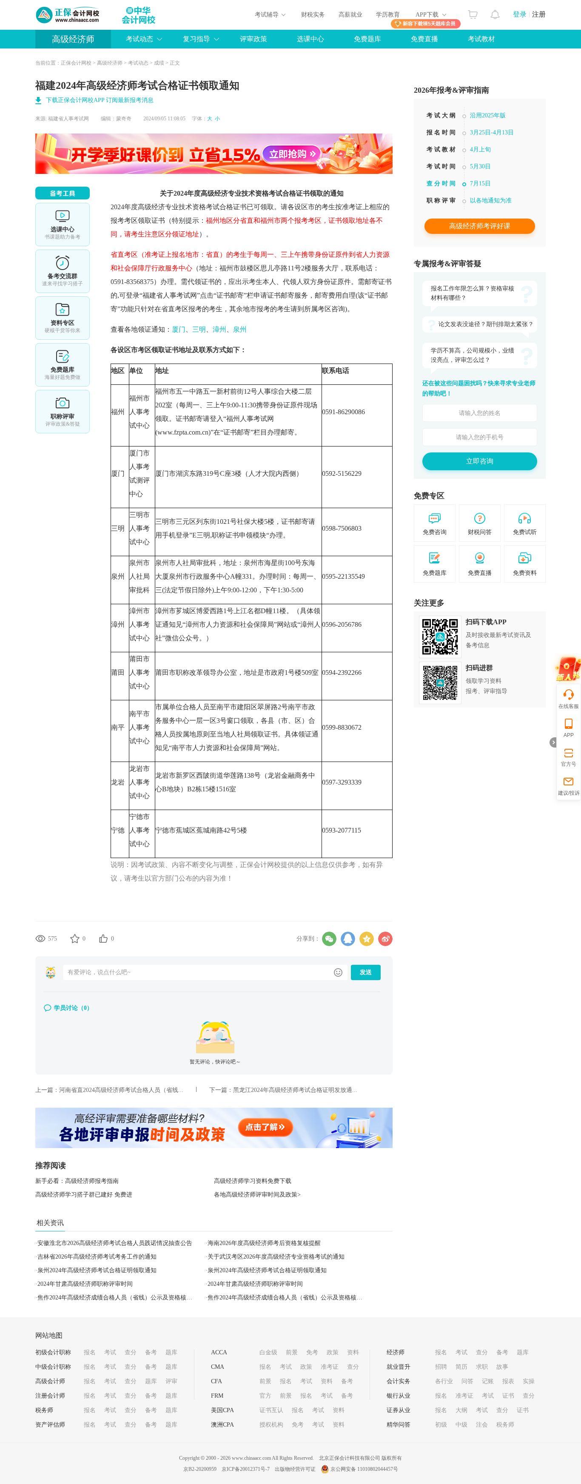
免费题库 (367, 39)
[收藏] (75, 938)
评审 (171, 1381)
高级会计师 (50, 1381)
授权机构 (271, 1424)
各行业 (444, 1381)
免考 (312, 1352)
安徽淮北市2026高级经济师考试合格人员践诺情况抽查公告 (114, 1243)
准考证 (330, 1367)
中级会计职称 (53, 1367)
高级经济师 (73, 39)
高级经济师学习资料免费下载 (252, 1181)
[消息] (495, 12)
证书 (508, 1396)
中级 (461, 1424)
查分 (131, 1352)
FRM (217, 1396)
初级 (441, 1424)
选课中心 (310, 39)
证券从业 (398, 1410)
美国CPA (222, 1410)
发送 (366, 972)
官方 (265, 1396)
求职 (482, 1367)
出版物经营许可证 (295, 1469)
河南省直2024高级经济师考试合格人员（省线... (121, 1090)
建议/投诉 (569, 793)
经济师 (395, 1352)
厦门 (178, 329)
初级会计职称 (53, 1352)
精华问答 (398, 1424)
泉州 (240, 329)
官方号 (568, 764)
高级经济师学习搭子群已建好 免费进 (83, 1194)
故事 (502, 1367)
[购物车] (473, 12)
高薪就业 (350, 14)
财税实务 (313, 14)
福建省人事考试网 (68, 119)
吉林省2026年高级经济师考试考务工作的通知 (97, 1257)
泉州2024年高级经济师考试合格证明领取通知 (97, 1270)
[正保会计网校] (68, 15)
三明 (199, 329)
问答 (467, 1381)
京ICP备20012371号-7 (246, 1469)
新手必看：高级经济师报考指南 (77, 1181)
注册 (539, 14)
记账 (488, 1381)
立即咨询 (479, 461)
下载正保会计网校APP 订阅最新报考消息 (100, 100)
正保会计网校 (76, 63)
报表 (508, 1381)
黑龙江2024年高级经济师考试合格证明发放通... (295, 1090)
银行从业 (398, 1396)
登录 (520, 14)
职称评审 (62, 411)
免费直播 (424, 39)
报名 (90, 1352)
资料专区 (62, 318)
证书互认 (271, 1410)
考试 (110, 1352)
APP (569, 735)
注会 (482, 1424)
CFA (216, 1381)
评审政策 (253, 39)
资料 (353, 1352)
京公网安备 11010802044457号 (364, 1469)
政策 (333, 1352)
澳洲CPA (222, 1424)
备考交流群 (62, 271)
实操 (529, 1381)
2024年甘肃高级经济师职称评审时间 (85, 1284)
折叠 (553, 742)
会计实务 (398, 1381)
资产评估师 (50, 1424)
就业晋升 (398, 1367)
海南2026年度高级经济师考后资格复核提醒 (264, 1243)
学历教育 (388, 14)
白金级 (268, 1352)
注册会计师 (50, 1396)
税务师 (44, 1410)
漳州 (219, 329)
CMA (217, 1367)
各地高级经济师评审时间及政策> (257, 1194)
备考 (151, 1352)
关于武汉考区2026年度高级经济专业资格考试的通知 (276, 1257)
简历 (461, 1367)
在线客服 (568, 706)
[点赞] (103, 938)
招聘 (441, 1367)
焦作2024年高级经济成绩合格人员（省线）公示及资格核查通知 (120, 1297)
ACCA (219, 1352)
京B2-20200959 (199, 1469)
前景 (292, 1352)
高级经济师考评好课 (479, 226)
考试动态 (138, 63)
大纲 (461, 1410)
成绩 (159, 63)
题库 (171, 1352)
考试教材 (481, 39)
